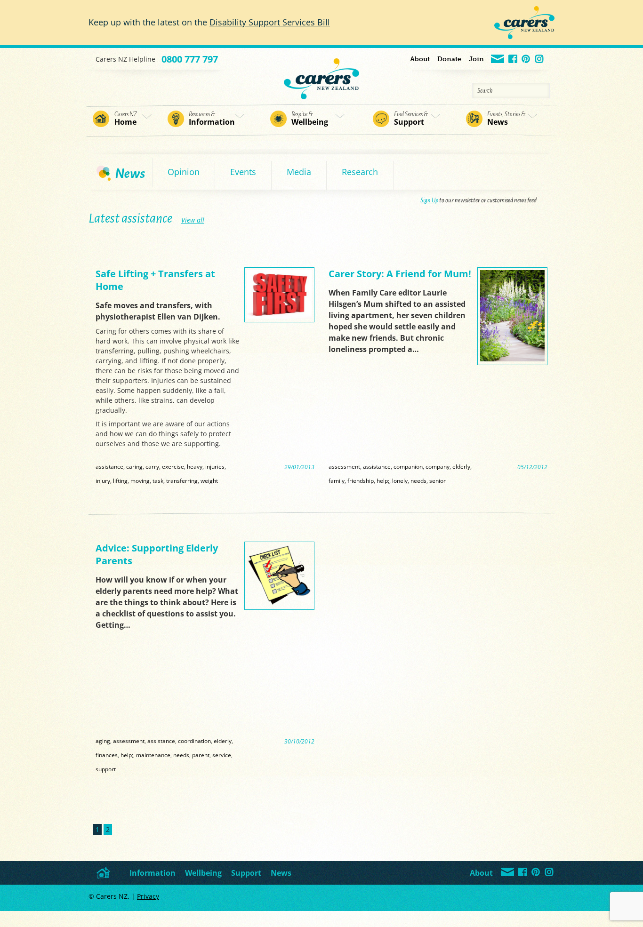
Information (212, 119)
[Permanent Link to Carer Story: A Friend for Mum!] (512, 358)
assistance (109, 466)
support (106, 769)
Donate (449, 59)
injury (103, 480)
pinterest (526, 59)
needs (418, 480)
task (158, 480)
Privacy (148, 896)
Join (476, 59)
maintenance (153, 755)
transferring (182, 480)
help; (383, 480)
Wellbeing (309, 119)
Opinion (184, 171)
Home (125, 119)
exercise (173, 466)
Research (360, 171)
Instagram (540, 59)
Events (243, 171)
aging (103, 740)
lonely (400, 480)
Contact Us (498, 59)
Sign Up (429, 200)
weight (209, 480)
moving (140, 480)
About (420, 59)
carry (152, 466)
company (438, 466)
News (506, 119)
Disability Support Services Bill (269, 22)
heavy (194, 466)
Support (411, 119)
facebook (513, 59)
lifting (120, 480)
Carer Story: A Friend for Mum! (400, 273)
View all (192, 220)
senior (437, 480)
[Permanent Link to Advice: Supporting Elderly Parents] (279, 603)
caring (134, 466)
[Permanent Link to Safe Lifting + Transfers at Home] (279, 316)
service (221, 755)
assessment (344, 466)
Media (299, 171)
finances (107, 755)
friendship (360, 480)
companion (408, 466)
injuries (215, 466)
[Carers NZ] (321, 73)
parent (200, 755)
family (337, 480)
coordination (194, 740)
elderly (461, 466)
